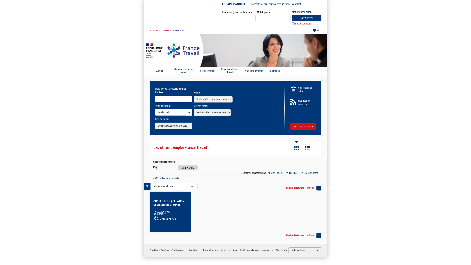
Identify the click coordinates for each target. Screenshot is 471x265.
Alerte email (276, 173)
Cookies (193, 250)
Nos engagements (254, 71)
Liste (307, 148)
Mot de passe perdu (301, 12)
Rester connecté (303, 23)
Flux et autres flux (304, 102)
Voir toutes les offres (305, 89)
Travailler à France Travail (230, 71)
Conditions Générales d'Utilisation (166, 250)
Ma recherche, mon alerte (183, 71)
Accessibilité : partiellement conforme (251, 250)
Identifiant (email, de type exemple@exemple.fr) (239, 12)
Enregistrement (311, 173)
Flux (293, 173)
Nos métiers (274, 71)
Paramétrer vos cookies (214, 250)
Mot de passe (263, 12)
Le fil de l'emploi (207, 71)
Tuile (296, 148)
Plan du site (281, 250)
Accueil (165, 30)
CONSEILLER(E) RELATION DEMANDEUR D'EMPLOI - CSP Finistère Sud (168, 204)
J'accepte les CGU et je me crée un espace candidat (276, 4)
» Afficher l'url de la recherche (166, 178)
